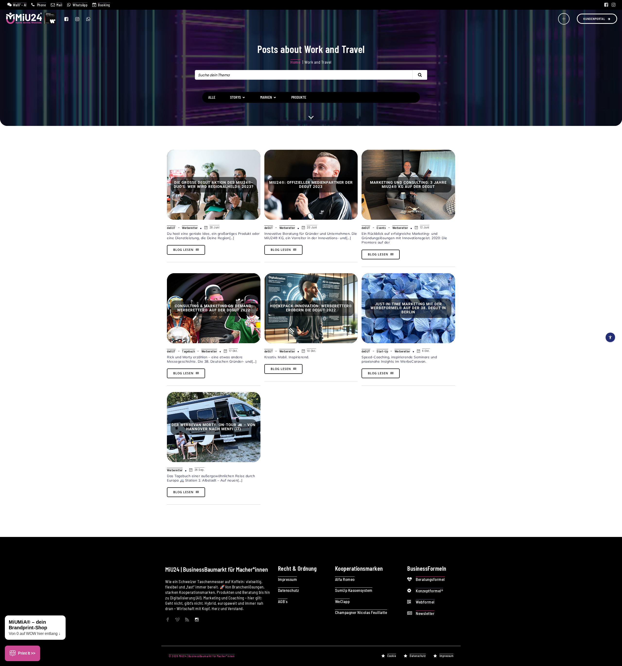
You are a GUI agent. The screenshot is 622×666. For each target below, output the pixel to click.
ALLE (211, 97)
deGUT (171, 228)
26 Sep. (200, 470)
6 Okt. (426, 351)
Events (381, 228)
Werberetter (190, 228)
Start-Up (382, 351)
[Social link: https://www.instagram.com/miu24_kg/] (613, 5)
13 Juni (424, 227)
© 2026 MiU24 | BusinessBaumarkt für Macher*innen (201, 656)
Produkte (298, 97)
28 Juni (215, 227)
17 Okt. (233, 351)
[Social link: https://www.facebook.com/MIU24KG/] (606, 5)
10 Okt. (311, 351)
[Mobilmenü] (564, 19)
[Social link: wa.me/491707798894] (91, 19)
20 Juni (312, 227)
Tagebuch (188, 351)
